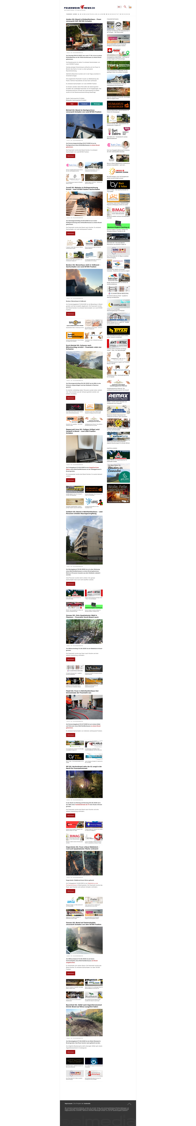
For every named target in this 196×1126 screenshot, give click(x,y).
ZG (129, 14)
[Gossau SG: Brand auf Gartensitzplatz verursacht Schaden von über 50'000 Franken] (84, 940)
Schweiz (75, 14)
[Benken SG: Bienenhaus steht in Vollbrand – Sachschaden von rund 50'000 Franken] (84, 282)
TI (118, 14)
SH (111, 14)
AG (78, 14)
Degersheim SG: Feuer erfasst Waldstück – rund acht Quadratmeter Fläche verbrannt (82, 848)
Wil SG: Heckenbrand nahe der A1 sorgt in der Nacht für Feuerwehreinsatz (84, 767)
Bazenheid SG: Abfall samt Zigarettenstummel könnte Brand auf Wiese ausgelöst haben (84, 1006)
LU (100, 14)
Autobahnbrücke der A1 (82, 804)
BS (88, 14)
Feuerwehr (69, 14)
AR (80, 14)
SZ (115, 14)
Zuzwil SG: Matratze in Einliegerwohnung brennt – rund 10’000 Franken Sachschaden (83, 188)
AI (82, 14)
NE (102, 14)
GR (96, 14)
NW (104, 14)
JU (98, 14)
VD (122, 14)
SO (113, 14)
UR (120, 14)
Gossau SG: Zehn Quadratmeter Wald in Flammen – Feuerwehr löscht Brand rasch (82, 616)
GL (94, 14)
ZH (127, 14)
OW (106, 14)
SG (108, 14)
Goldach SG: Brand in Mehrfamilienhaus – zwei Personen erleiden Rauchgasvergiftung (84, 512)
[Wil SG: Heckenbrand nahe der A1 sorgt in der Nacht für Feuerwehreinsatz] (84, 784)
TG (117, 14)
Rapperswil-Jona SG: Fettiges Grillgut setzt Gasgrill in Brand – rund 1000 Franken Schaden (83, 431)
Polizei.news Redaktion (78, 52)
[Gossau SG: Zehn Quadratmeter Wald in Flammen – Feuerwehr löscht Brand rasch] (84, 631)
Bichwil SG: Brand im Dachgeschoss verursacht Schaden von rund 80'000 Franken (83, 111)
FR (90, 14)
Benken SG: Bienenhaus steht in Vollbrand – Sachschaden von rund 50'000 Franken (83, 266)
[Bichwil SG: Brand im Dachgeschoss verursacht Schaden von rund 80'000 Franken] (84, 126)
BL (86, 14)
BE (84, 14)
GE (92, 14)
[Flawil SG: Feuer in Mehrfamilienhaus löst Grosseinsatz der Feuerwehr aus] (84, 707)
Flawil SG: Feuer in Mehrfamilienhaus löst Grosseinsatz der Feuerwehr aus (82, 692)
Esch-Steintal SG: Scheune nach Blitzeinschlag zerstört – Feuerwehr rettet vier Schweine (83, 347)
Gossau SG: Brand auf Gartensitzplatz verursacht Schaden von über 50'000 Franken (83, 923)
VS (125, 14)
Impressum (68, 1103)
